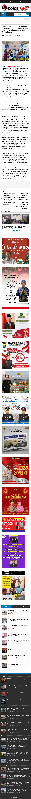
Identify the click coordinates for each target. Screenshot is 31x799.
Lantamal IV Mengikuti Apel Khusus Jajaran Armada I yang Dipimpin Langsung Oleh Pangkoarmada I (17, 747)
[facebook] (10, 1)
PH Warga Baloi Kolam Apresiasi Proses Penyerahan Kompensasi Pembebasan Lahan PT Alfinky (18, 619)
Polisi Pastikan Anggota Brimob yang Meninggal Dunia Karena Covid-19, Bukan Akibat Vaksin (18, 612)
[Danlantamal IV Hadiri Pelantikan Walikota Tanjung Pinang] (4, 657)
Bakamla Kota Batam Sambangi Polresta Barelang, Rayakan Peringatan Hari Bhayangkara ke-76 (13, 227)
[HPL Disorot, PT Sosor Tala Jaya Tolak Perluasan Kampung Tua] (4, 665)
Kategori (25, 606)
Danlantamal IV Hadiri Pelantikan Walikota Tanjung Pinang (16, 656)
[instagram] (15, 1)
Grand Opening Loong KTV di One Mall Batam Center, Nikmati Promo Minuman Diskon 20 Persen (18, 694)
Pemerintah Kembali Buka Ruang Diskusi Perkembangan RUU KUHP (18, 641)
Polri (7, 183)
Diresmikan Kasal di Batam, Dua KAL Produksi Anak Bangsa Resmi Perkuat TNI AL (18, 776)
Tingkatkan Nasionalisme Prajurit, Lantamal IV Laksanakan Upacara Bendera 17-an (16, 790)
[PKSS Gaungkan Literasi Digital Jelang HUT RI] (4, 650)
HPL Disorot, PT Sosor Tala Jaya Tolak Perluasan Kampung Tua (18, 663)
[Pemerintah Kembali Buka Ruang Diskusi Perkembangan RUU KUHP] (4, 642)
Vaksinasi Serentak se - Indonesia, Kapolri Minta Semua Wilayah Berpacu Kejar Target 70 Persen (18, 634)
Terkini (15, 606)
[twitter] (13, 1)
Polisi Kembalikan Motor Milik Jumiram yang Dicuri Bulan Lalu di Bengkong (18, 768)
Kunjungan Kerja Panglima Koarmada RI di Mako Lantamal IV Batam (18, 723)
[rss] (20, 1)
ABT (18, 797)
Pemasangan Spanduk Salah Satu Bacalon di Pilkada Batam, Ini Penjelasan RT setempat (18, 710)
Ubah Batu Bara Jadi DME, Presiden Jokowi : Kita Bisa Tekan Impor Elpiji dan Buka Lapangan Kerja (18, 761)
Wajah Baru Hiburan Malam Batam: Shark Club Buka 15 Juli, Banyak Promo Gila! (17, 701)
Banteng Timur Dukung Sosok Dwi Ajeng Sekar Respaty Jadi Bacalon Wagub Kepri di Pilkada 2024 (18, 717)
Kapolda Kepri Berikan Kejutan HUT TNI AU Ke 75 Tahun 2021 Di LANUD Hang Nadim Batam (18, 627)
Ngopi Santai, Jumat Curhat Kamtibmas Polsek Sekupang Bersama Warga (18, 730)
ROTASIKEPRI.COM (12, 796)
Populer (6, 606)
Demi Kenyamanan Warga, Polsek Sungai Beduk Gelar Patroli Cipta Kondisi (18, 782)
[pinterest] (18, 1)
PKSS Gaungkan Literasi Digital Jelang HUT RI (18, 648)
